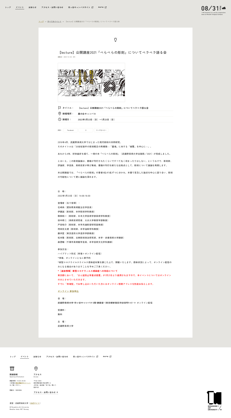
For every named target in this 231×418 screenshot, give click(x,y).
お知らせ (33, 7)
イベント (20, 7)
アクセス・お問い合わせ (52, 7)
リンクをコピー (101, 130)
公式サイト (35, 403)
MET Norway (24, 409)
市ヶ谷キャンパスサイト (79, 7)
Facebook (70, 130)
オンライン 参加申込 (68, 291)
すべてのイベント (54, 21)
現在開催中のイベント (23, 383)
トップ (8, 7)
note (102, 7)
